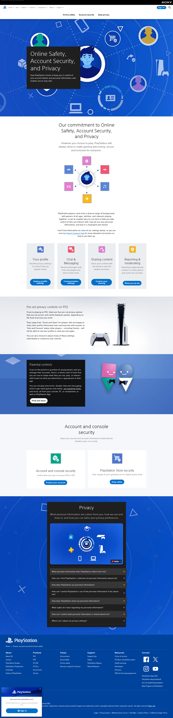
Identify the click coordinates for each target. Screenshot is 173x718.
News (51, 7)
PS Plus (32, 7)
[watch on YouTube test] (116, 561)
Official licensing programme (125, 673)
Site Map (132, 713)
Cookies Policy (143, 713)
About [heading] (8, 652)
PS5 (17, 7)
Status (89, 660)
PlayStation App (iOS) (150, 676)
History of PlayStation (13, 673)
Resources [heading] (119, 652)
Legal (96, 713)
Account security (86, 15)
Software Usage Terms (158, 713)
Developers (119, 666)
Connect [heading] (145, 652)
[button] (40, 282)
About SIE (9, 656)
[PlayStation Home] (4, 7)
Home (8, 646)
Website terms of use (120, 713)
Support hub (92, 656)
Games (23, 7)
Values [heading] (63, 652)
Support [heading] (91, 652)
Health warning (120, 663)
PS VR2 (35, 663)
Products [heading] (37, 652)
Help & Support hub (75, 233)
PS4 (34, 660)
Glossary (118, 670)
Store (10, 7)
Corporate (9, 670)
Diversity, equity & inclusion (70, 666)
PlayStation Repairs (94, 663)
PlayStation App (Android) (151, 679)
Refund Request (93, 666)
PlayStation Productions (14, 666)
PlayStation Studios (13, 663)
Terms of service (121, 656)
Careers (8, 660)
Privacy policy (105, 713)
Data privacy (103, 15)
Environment (64, 656)
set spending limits (72, 388)
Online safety (69, 15)
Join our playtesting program (152, 682)
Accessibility (64, 660)
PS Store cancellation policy (125, 660)
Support (59, 7)
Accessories (41, 7)
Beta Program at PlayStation (152, 686)
